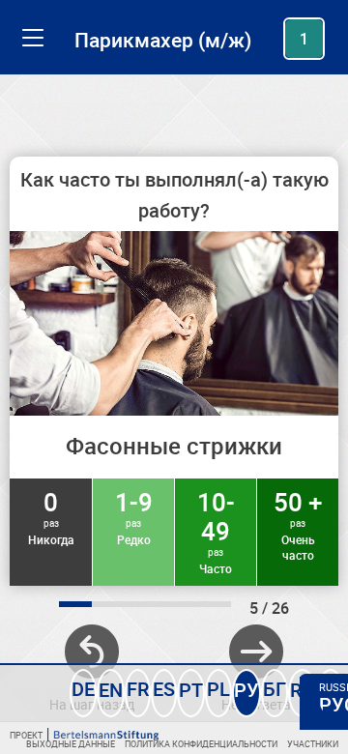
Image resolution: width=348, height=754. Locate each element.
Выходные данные (70, 744)
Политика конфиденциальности (201, 744)
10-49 (216, 530)
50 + (298, 524)
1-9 (134, 516)
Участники (312, 744)
